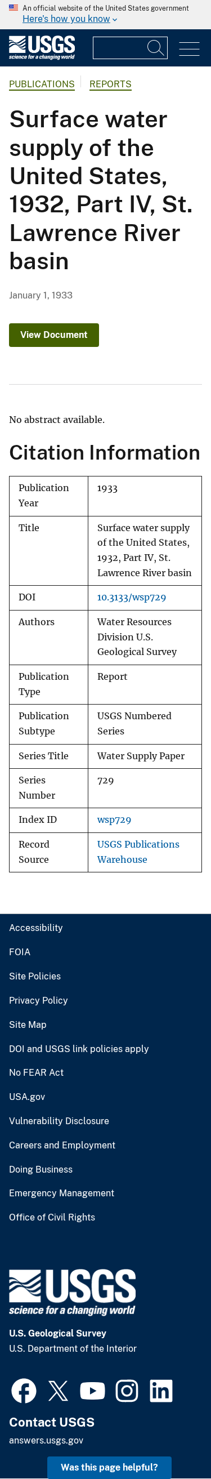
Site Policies (35, 977)
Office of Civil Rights (52, 1218)
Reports (110, 84)
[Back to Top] (170, 1438)
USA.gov (27, 1097)
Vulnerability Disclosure (59, 1121)
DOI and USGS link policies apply (79, 1049)
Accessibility (36, 928)
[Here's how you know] (105, 14)
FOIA (19, 952)
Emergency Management (61, 1193)
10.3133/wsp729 (132, 597)
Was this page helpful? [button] (109, 1467)
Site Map (28, 1025)
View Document (54, 334)
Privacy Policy (38, 1001)
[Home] (42, 57)
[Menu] (189, 49)
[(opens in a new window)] (24, 1389)
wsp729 (114, 819)
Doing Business (41, 1170)
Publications (42, 84)
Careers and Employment (62, 1146)
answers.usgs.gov (46, 1440)
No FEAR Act (36, 1073)
